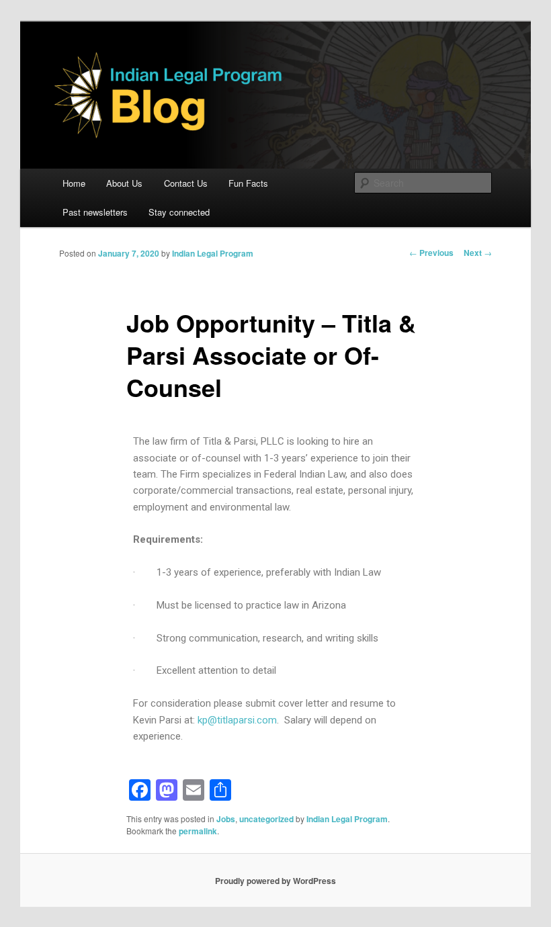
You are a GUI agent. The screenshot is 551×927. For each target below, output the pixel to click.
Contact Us (186, 183)
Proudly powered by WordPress (275, 881)
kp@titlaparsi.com (237, 720)
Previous (431, 253)
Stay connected (179, 212)
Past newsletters (95, 212)
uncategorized (266, 819)
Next (478, 253)
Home (73, 183)
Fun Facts (248, 183)
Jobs (225, 819)
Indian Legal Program (212, 253)
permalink (198, 831)
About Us (124, 183)
